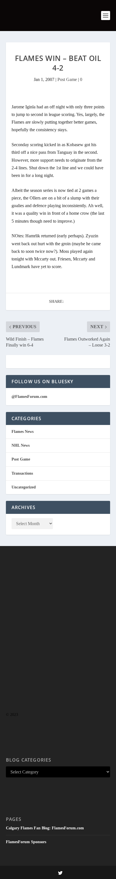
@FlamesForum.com (29, 396)
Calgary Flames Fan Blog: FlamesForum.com (45, 828)
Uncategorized (24, 487)
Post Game (67, 79)
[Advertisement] (58, 640)
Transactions (22, 473)
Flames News (23, 431)
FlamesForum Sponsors (26, 842)
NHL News (21, 445)
